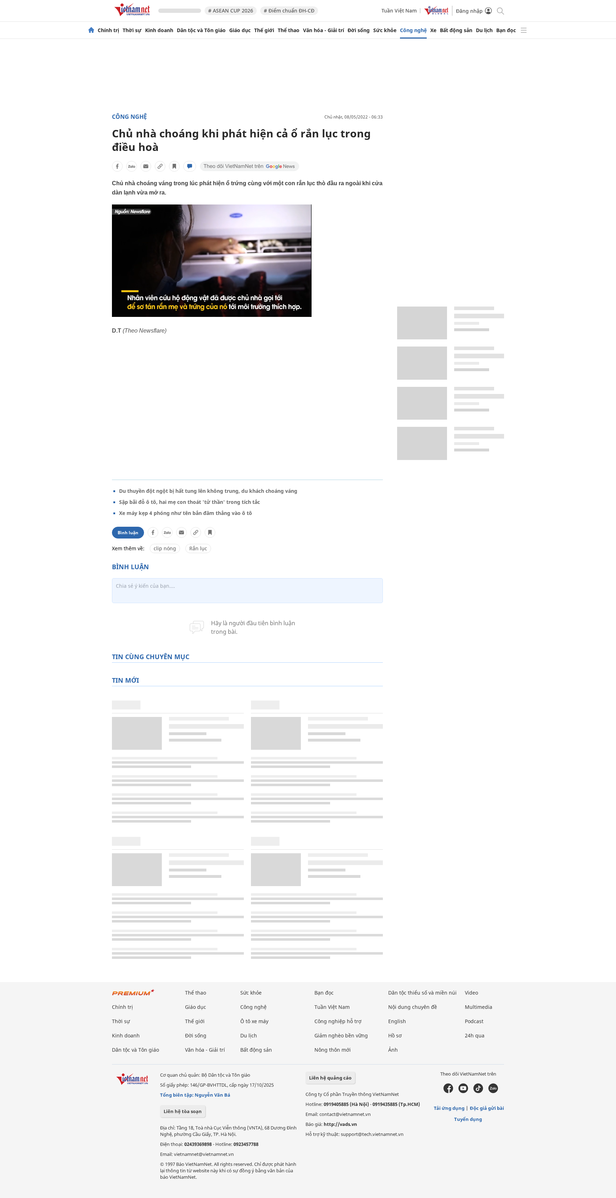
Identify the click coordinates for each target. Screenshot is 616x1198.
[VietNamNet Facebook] (448, 1091)
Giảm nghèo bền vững (341, 1035)
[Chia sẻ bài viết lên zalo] (131, 166)
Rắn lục (198, 548)
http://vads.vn (340, 1124)
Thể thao (288, 30)
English (397, 1021)
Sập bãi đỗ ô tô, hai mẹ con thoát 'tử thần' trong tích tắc (189, 502)
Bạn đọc (506, 30)
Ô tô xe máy (254, 1021)
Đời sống (359, 30)
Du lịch (484, 30)
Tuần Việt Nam (399, 10)
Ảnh (393, 1049)
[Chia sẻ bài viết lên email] (145, 166)
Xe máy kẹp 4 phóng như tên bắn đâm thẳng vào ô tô (185, 513)
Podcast (474, 1021)
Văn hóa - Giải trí (323, 30)
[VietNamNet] (91, 30)
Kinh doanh (159, 30)
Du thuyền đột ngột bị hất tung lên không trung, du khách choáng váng (208, 490)
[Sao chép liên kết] (160, 166)
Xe (433, 30)
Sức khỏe (384, 30)
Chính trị (108, 30)
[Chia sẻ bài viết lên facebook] (117, 166)
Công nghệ (413, 30)
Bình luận (128, 533)
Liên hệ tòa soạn (183, 1111)
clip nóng (165, 548)
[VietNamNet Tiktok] (478, 1091)
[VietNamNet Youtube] (463, 1091)
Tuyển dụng (468, 1119)
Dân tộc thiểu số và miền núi (422, 992)
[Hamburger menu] (523, 30)
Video (471, 992)
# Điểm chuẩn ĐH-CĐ (289, 10)
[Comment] (189, 166)
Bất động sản (456, 30)
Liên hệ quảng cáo (330, 1078)
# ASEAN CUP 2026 (230, 10)
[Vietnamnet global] (436, 13)
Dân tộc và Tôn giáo (201, 30)
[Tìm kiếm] (500, 10)
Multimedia (478, 1007)
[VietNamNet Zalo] (493, 1091)
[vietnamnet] (133, 17)
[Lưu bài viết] (174, 166)
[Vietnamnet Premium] (133, 995)
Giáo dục (240, 30)
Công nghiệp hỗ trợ (337, 1021)
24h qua (474, 1035)
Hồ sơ (395, 1035)
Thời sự (132, 30)
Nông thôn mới (332, 1049)
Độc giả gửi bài (487, 1108)
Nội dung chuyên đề (412, 1007)
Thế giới (264, 30)
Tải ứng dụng (449, 1108)
